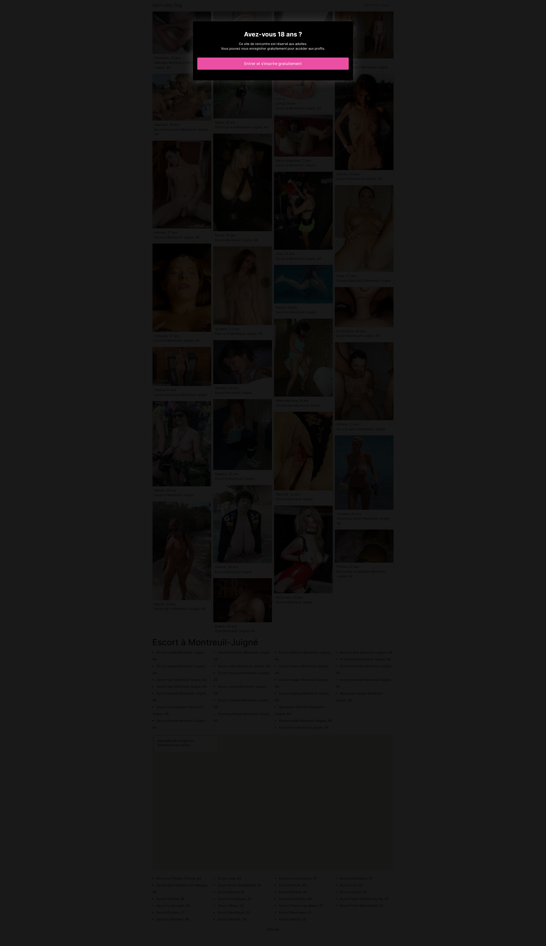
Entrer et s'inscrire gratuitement (273, 63)
